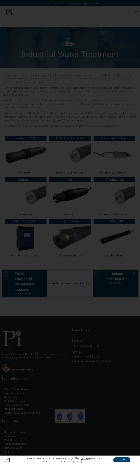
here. (84, 461)
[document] (70, 232)
